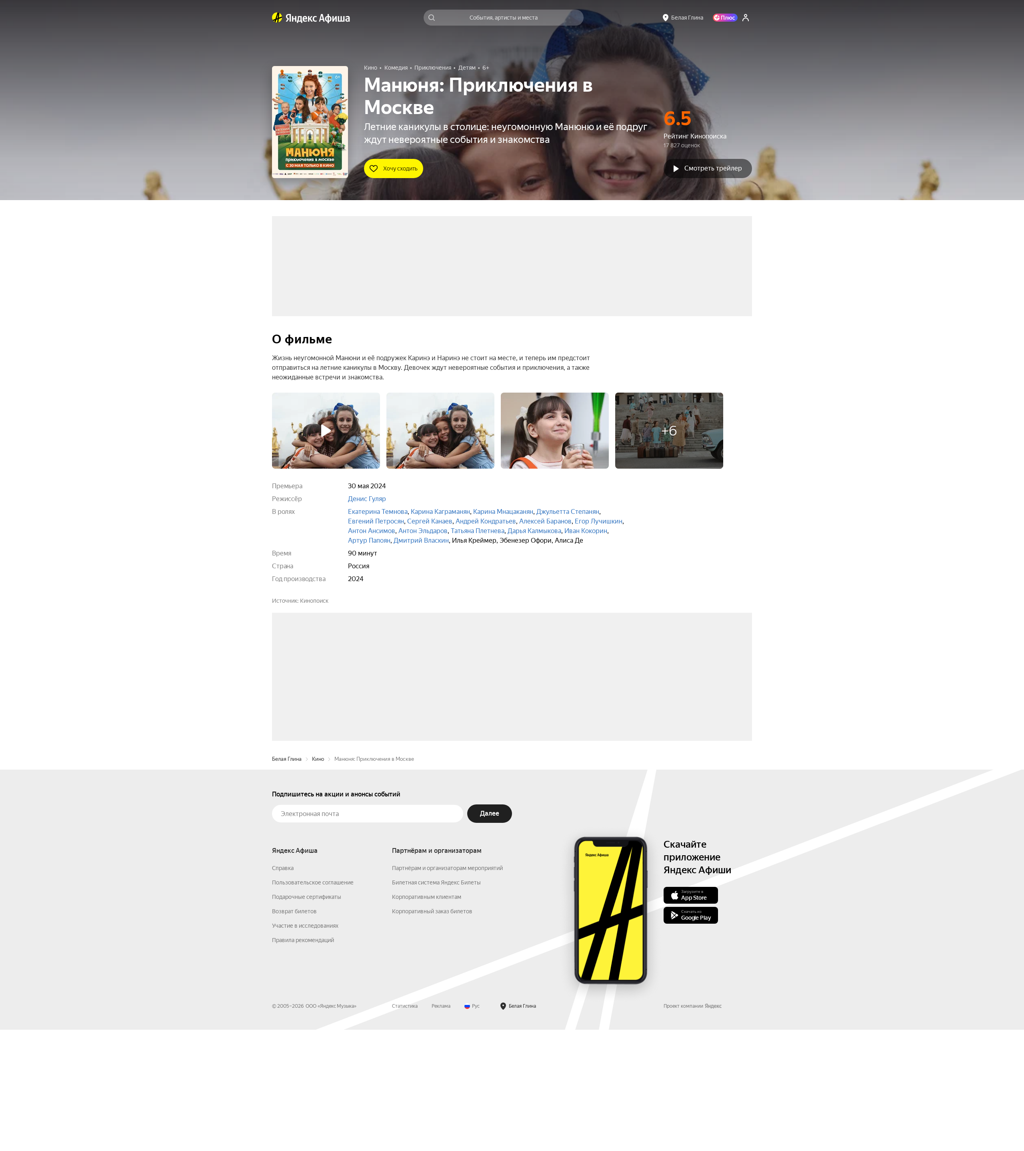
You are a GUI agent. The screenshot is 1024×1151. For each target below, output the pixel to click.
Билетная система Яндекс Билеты (436, 1004)
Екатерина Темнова (378, 511)
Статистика (405, 1127)
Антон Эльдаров (423, 531)
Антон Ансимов (371, 531)
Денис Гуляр (367, 499)
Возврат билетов (294, 1032)
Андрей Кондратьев (486, 521)
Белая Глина (287, 880)
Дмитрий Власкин (421, 540)
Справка (283, 989)
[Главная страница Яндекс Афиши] (277, 17)
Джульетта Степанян (567, 511)
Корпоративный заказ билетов (432, 1032)
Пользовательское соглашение (313, 1004)
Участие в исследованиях (305, 1047)
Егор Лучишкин (598, 521)
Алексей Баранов (545, 521)
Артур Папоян (369, 540)
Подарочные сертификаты (306, 1018)
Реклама (441, 1127)
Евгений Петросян (376, 521)
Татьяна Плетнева (477, 531)
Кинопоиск (314, 601)
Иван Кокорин (585, 531)
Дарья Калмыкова (534, 531)
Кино (318, 880)
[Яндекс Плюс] (725, 18)
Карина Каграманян (440, 511)
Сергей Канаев (429, 521)
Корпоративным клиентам (426, 1018)
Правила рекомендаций (303, 1061)
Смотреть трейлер (713, 168)
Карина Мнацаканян (503, 511)
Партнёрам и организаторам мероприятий (447, 989)
